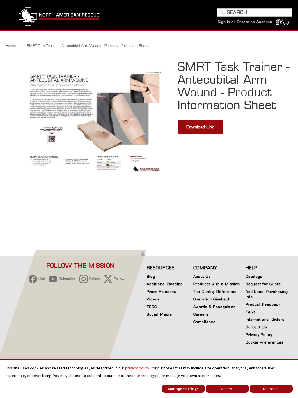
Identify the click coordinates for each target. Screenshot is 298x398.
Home (11, 45)
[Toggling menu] (9, 17)
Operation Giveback (211, 299)
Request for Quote (263, 284)
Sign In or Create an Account (245, 22)
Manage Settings (183, 388)
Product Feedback (263, 304)
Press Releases (161, 291)
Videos (153, 299)
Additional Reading (165, 284)
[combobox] (254, 12)
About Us (202, 276)
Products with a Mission (216, 284)
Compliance (204, 322)
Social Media (159, 314)
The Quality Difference (215, 291)
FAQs (251, 312)
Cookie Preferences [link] (264, 342)
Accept (227, 388)
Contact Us (256, 327)
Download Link (200, 126)
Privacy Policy (259, 334)
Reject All (271, 388)
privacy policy (137, 368)
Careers (200, 314)
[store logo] (59, 17)
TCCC (152, 306)
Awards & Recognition (214, 306)
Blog (151, 276)
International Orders (265, 319)
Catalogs (254, 276)
